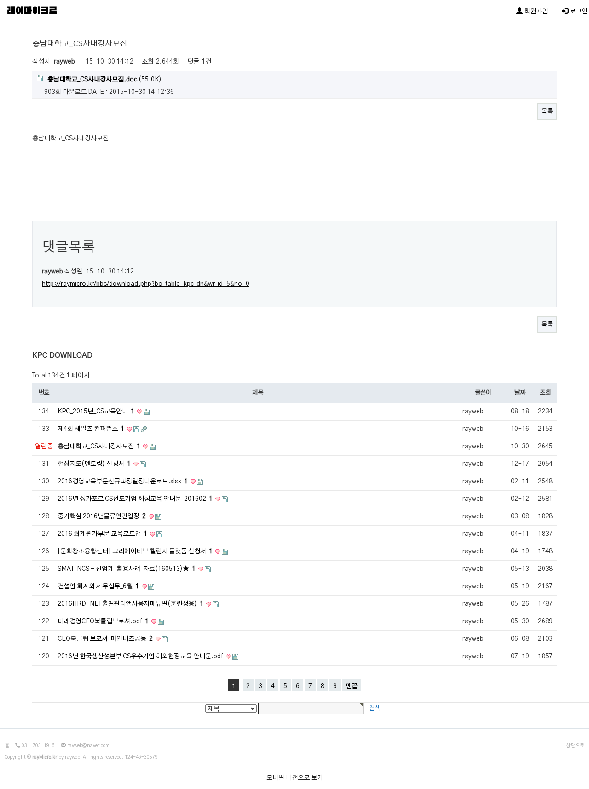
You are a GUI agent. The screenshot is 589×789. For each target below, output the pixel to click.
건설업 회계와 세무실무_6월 (98, 586)
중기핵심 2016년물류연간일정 (102, 516)
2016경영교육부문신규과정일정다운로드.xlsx (123, 481)
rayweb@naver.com (88, 745)
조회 (545, 392)
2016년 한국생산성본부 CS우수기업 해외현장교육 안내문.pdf (141, 656)
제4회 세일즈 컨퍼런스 (91, 429)
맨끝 (352, 686)
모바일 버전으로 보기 (294, 778)
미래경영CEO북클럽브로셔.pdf (103, 621)
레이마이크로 (32, 11)
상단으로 (575, 745)
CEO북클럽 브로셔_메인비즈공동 (105, 639)
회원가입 (535, 11)
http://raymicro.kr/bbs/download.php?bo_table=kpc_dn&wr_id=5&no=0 (145, 284)
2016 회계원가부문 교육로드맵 (102, 534)
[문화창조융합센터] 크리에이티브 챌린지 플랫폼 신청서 (135, 551)
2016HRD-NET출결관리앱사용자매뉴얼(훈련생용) (130, 604)
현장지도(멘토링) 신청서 (94, 464)
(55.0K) (104, 79)
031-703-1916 (38, 745)
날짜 (519, 392)
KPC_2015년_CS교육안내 (96, 411)
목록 (547, 111)
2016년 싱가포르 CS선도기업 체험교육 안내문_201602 (135, 499)
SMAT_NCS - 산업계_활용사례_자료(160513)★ (127, 569)
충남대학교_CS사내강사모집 (99, 446)
